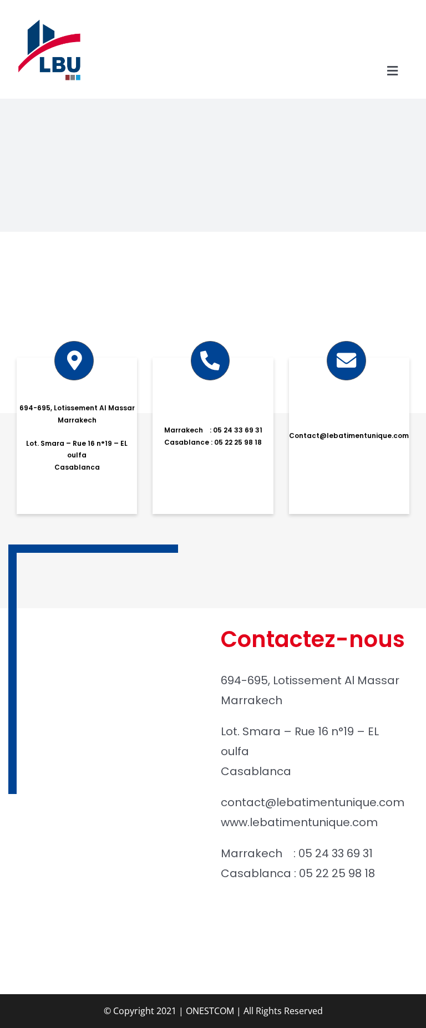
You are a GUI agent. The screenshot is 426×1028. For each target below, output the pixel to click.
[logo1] (50, 19)
